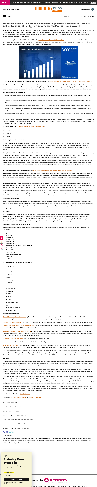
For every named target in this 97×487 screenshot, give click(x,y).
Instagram (31, 397)
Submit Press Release (36, 486)
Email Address (9, 472)
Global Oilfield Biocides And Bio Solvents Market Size (18, 325)
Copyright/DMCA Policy (64, 486)
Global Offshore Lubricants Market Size (14, 317)
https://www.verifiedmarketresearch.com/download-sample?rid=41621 (71, 81)
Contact (84, 486)
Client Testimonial (25, 394)
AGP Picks (5, 2)
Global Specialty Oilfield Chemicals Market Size (17, 331)
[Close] (29, 454)
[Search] (81, 16)
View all (93, 2)
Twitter (19, 397)
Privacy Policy (76, 486)
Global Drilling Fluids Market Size (12, 322)
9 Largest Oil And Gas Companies (13, 338)
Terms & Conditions (49, 486)
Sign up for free (16, 479)
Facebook (38, 397)
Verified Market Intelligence (11, 345)
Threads (24, 397)
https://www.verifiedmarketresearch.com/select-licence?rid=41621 (52, 170)
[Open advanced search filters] (84, 16)
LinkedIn (13, 397)
